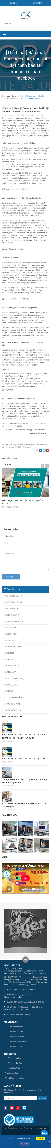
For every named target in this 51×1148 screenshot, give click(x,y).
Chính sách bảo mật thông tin (16, 1041)
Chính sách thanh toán (13, 1026)
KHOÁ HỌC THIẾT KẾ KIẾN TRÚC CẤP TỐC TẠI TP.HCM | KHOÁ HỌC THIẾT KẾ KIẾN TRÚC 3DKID (24, 736)
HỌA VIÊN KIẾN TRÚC (12, 609)
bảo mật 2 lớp (11, 445)
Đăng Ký (40, 1138)
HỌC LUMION (9, 653)
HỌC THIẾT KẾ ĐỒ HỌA (13, 602)
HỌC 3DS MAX (10, 640)
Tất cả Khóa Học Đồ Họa (14, 1078)
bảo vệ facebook (37, 445)
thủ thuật (28, 447)
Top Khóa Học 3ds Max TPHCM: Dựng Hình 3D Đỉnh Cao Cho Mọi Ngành (24, 805)
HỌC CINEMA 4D (10, 685)
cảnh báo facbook (17, 447)
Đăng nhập (37, 3)
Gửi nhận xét (11, 577)
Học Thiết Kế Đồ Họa (12, 1058)
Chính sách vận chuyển (13, 1031)
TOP (25, 960)
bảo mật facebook (24, 445)
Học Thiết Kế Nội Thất (13, 1063)
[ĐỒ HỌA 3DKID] (26, 13)
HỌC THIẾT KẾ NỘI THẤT (13, 596)
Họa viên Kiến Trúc (12, 1068)
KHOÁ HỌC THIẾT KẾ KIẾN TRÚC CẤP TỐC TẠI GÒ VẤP (24, 759)
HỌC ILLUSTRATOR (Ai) (13, 621)
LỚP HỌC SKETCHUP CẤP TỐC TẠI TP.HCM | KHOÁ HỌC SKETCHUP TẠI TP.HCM (24, 781)
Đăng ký (13, 3)
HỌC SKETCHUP (10, 634)
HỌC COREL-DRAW (11, 666)
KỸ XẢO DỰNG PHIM (12, 704)
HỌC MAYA (8, 691)
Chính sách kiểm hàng (13, 1046)
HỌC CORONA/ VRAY (12, 647)
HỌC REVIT (8, 659)
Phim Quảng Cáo (11, 1073)
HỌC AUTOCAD (10, 628)
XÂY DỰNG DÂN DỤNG (12, 710)
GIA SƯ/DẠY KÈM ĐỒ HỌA (14, 698)
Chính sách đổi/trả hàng (14, 1036)
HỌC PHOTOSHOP (11, 615)
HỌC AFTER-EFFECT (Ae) (14, 679)
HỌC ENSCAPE (10, 672)
